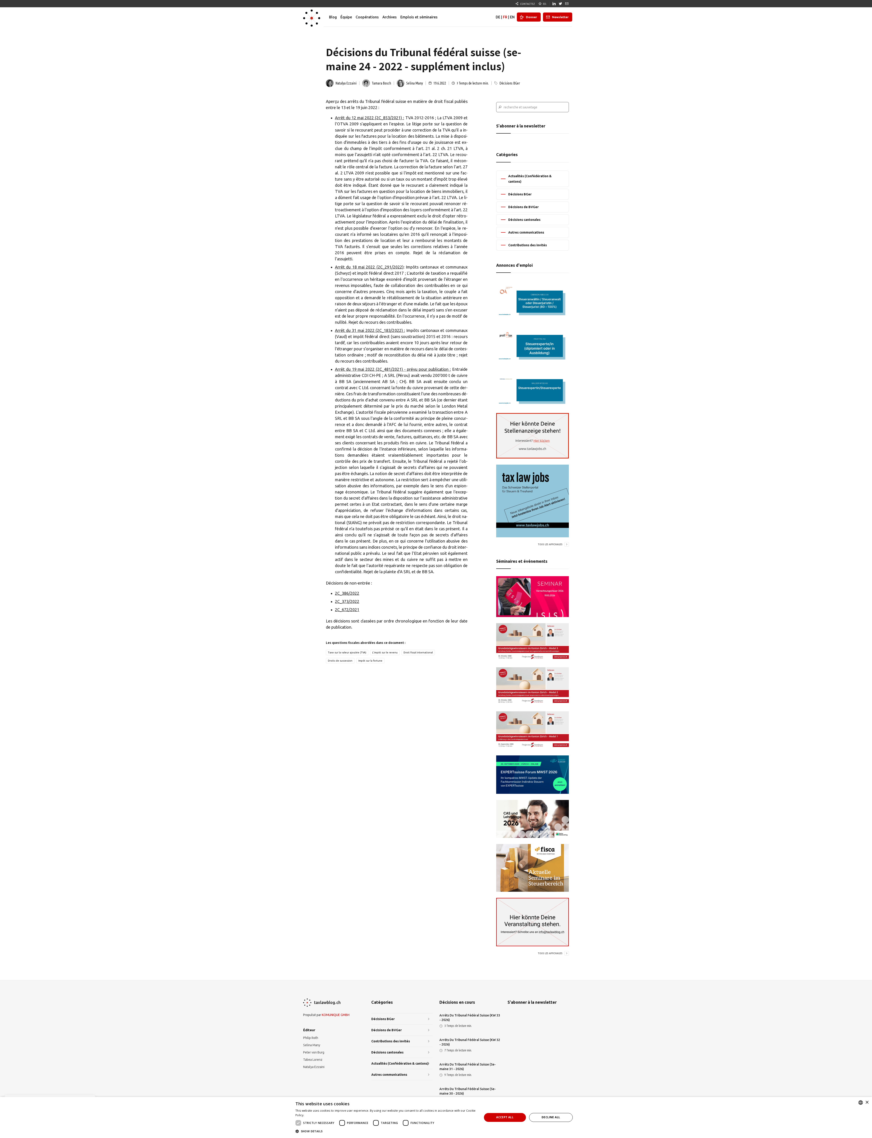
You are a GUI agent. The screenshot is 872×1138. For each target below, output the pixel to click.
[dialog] (436, 1117)
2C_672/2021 (347, 609)
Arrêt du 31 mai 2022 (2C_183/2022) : (370, 330)
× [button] (867, 1102)
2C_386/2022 (347, 593)
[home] (312, 17)
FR (505, 17)
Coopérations (367, 17)
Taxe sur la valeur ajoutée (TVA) (347, 652)
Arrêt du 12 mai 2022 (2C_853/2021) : (369, 117)
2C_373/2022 (347, 601)
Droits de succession (340, 660)
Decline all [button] (551, 1117)
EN (512, 17)
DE (498, 17)
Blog (333, 17)
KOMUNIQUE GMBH (335, 1015)
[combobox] (860, 1102)
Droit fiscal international (418, 652)
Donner (531, 17)
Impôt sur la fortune (370, 660)
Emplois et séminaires (419, 17)
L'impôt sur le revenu (385, 652)
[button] (386, 1131)
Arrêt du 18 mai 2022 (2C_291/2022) (369, 267)
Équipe (346, 17)
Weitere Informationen (320, 1115)
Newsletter (560, 17)
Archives (389, 17)
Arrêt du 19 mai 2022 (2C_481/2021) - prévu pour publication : (393, 369)
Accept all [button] (504, 1117)
